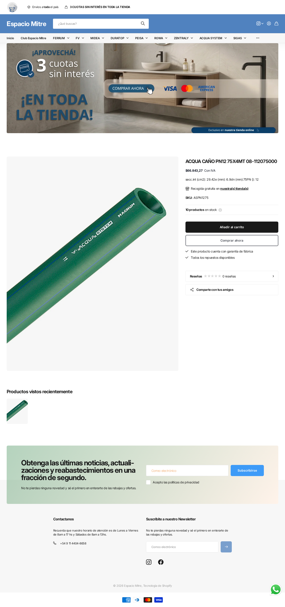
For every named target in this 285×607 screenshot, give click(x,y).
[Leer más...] (260, 23)
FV (77, 38)
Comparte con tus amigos (214, 289)
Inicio (10, 38)
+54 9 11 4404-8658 (73, 543)
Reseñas (213, 276)
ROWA (158, 38)
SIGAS (237, 38)
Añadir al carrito (232, 227)
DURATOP (117, 38)
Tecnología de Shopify (157, 585)
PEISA (139, 38)
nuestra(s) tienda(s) (234, 188)
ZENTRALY (181, 38)
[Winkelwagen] (276, 23)
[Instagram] (148, 562)
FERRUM (59, 38)
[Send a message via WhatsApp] (276, 590)
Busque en (143, 24)
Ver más (258, 38)
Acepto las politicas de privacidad (176, 482)
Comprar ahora (231, 240)
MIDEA (95, 38)
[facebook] (161, 562)
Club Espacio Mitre (33, 38)
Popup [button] (220, 210)
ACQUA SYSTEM (211, 38)
